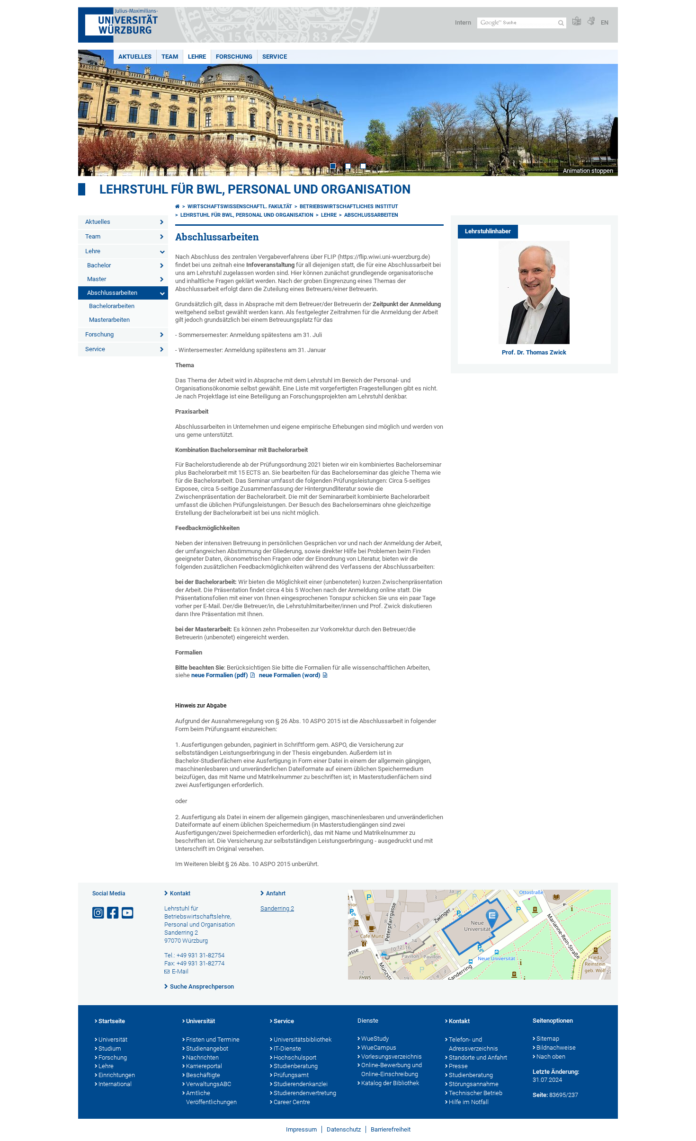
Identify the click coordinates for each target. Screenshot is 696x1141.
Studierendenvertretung (305, 1093)
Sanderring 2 (277, 908)
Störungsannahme (474, 1084)
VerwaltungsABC (208, 1084)
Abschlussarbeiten (112, 292)
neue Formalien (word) (290, 675)
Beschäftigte (203, 1075)
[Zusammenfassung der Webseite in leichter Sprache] (576, 22)
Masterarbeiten (109, 319)
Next (601, 113)
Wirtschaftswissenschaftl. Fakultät (239, 206)
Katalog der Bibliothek (390, 1083)
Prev (95, 113)
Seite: (540, 1094)
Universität (112, 1039)
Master (96, 279)
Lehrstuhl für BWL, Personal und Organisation (254, 189)
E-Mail (180, 971)
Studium (109, 1048)
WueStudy (375, 1038)
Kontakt (180, 893)
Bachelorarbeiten (111, 306)
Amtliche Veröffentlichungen (211, 1097)
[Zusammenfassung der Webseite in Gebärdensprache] (591, 22)
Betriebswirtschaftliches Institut (349, 206)
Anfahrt (276, 893)
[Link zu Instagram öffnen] (99, 913)
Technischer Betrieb (475, 1093)
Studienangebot (207, 1048)
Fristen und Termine (213, 1039)
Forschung (234, 56)
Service (274, 56)
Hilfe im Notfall (469, 1102)
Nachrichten (202, 1057)
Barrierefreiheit (390, 1129)
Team (169, 56)
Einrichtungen (116, 1075)
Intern (463, 22)
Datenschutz (344, 1129)
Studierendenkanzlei (301, 1084)
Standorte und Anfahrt (478, 1057)
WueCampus (378, 1047)
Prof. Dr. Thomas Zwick (534, 352)
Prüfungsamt (291, 1075)
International (115, 1084)
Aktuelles (135, 56)
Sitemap (547, 1038)
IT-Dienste (287, 1048)
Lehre (197, 56)
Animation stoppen (588, 170)
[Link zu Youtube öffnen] (128, 913)
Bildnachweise (556, 1047)
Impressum (301, 1129)
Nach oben (550, 1056)
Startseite (111, 1021)
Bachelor (99, 265)
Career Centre (292, 1102)
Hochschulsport (295, 1057)
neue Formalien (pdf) (219, 675)
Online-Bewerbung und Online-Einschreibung (391, 1069)
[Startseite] (177, 206)
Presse (458, 1066)
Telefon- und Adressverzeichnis (473, 1044)
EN (604, 22)
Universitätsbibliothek (302, 1039)
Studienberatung (296, 1066)
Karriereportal (204, 1066)
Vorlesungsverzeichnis (391, 1056)
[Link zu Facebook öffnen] (113, 913)
